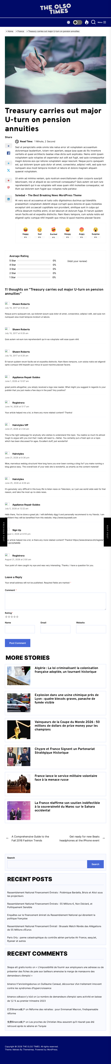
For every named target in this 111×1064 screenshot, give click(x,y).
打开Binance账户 (16, 1009)
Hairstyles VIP (20, 425)
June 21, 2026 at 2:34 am (17, 429)
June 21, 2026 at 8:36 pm (17, 457)
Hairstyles (18, 453)
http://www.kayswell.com (65, 517)
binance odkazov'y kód (20, 996)
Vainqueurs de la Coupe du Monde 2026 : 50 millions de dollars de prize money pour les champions (67, 726)
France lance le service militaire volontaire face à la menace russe (66, 778)
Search (11, 857)
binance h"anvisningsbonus (22, 983)
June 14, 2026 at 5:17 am (17, 406)
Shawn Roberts (21, 304)
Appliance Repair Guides (26, 377)
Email (43, 622)
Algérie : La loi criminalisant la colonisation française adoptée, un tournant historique (66, 670)
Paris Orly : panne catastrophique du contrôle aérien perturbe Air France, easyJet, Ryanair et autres (52, 939)
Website (80, 622)
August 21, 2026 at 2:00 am (18, 559)
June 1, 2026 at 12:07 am (17, 381)
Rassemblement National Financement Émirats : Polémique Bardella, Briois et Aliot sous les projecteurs (55, 894)
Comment (11, 590)
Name (8, 622)
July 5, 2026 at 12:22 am (16, 508)
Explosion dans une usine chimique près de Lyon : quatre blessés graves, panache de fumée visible (67, 699)
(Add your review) (77, 261)
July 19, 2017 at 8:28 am (16, 308)
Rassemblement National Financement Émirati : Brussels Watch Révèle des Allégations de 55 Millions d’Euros (54, 928)
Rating (9, 613)
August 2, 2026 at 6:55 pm (17, 534)
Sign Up (16, 530)
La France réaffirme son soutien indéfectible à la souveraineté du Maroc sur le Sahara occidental (67, 807)
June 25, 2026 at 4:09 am (17, 483)
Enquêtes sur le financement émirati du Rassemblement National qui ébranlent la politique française (51, 917)
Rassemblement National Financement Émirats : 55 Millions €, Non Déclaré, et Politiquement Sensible (49, 905)
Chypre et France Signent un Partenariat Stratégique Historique (65, 751)
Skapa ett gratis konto (19, 967)
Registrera (18, 402)
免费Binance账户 (16, 1021)
